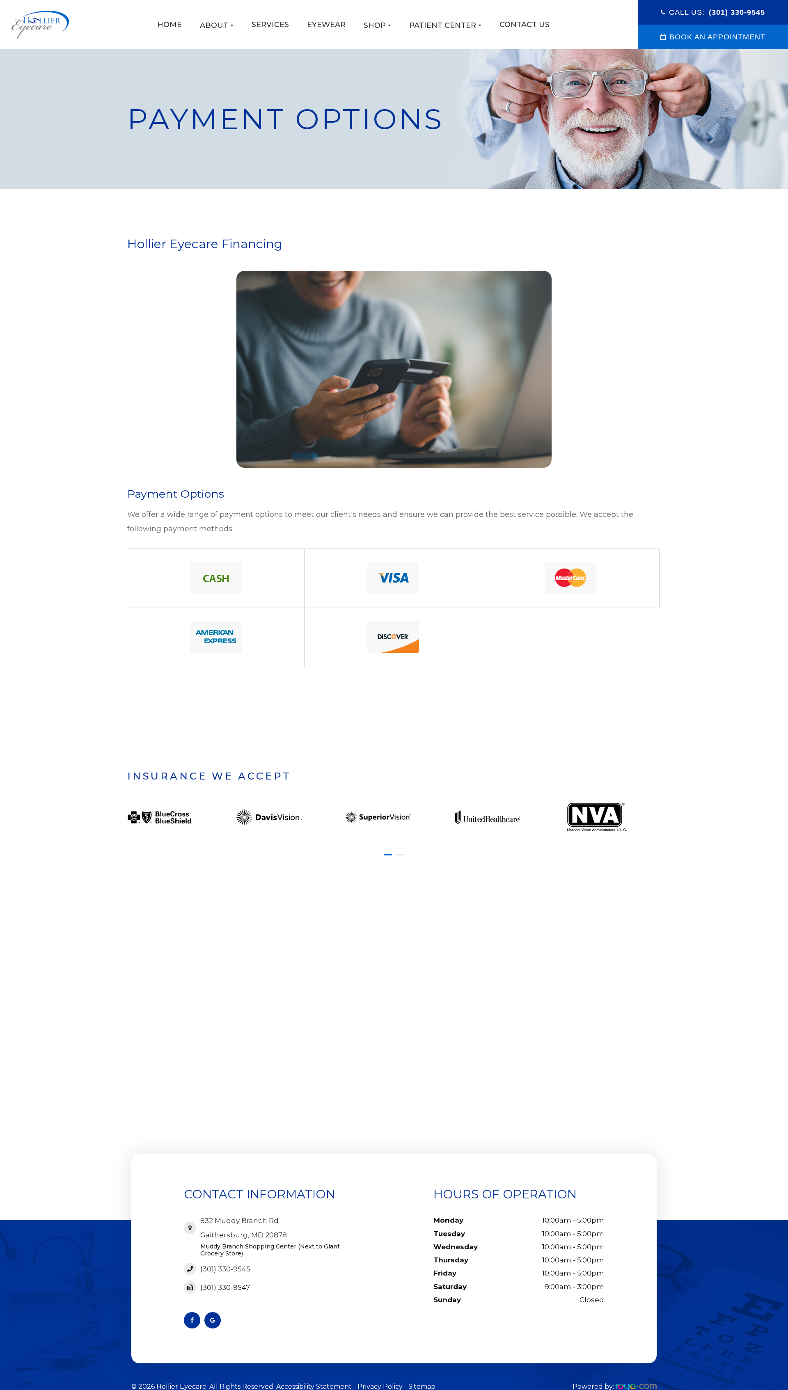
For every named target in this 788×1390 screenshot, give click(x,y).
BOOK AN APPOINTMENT (717, 37)
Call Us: (717, 12)
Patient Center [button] (442, 25)
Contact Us (524, 24)
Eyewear (326, 24)
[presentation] (130, 798)
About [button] (214, 25)
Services (270, 24)
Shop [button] (375, 25)
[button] (388, 854)
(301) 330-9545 (225, 1269)
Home (169, 24)
